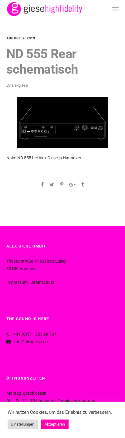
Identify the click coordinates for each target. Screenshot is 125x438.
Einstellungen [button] (22, 424)
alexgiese (20, 85)
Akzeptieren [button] (55, 424)
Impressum (17, 282)
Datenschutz (42, 282)
